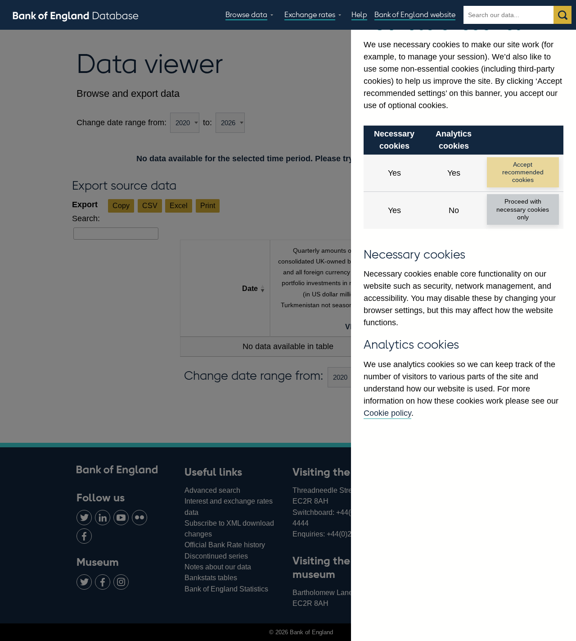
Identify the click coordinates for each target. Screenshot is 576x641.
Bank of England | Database (75, 15)
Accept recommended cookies (523, 172)
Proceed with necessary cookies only (522, 209)
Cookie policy (387, 413)
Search (563, 15)
